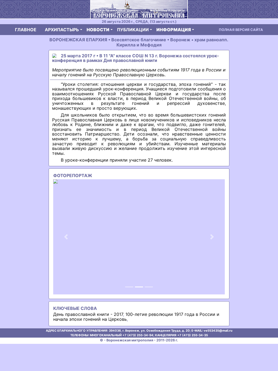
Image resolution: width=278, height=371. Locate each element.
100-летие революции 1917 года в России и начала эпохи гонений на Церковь (136, 317)
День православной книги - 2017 (88, 314)
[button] (66, 236)
